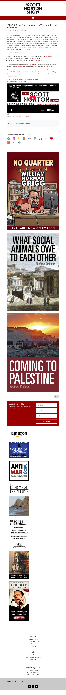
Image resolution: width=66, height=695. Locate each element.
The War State (18, 72)
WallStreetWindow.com (38, 72)
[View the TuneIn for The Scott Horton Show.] (35, 138)
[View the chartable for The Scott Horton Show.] (19, 142)
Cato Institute (47, 56)
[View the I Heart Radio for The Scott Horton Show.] (46, 139)
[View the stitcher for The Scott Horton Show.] (29, 138)
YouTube (38, 60)
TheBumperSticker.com (46, 74)
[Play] (8, 114)
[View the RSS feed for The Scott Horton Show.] (24, 139)
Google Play (33, 639)
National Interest (20, 66)
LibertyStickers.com (12, 76)
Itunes (33, 644)
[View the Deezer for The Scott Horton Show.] (40, 139)
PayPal (30, 79)
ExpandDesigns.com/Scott (20, 74)
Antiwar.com (33, 659)
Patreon (25, 79)
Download (27, 117)
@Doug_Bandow (48, 66)
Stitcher (34, 646)
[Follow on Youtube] (36, 686)
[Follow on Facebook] (33, 686)
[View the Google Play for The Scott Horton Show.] (19, 139)
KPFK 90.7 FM (34, 642)
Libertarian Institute (34, 657)
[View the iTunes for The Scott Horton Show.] (14, 139)
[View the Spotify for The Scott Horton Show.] (8, 139)
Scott (9, 30)
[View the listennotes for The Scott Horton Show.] (14, 142)
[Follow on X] (29, 686)
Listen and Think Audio (33, 74)
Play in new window (17, 117)
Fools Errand (33, 655)
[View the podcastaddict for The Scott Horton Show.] (9, 142)
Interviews (24, 30)
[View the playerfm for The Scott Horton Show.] (51, 138)
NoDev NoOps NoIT (41, 70)
